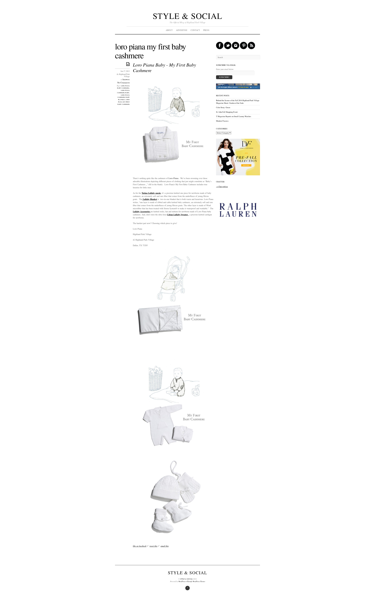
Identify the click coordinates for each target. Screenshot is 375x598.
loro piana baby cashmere (123, 86)
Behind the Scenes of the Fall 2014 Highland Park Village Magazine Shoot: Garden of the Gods (237, 101)
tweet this (153, 546)
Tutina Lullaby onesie (151, 193)
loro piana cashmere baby (123, 91)
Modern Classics (222, 121)
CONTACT (195, 30)
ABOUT (169, 30)
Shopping (126, 79)
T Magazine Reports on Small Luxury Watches (233, 116)
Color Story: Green (223, 107)
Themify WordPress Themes (196, 581)
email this (165, 546)
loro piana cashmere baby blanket (123, 97)
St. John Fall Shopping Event (227, 112)
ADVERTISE (181, 30)
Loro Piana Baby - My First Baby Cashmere (164, 67)
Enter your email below (224, 69)
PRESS (206, 30)
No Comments (123, 82)
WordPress (181, 581)
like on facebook (139, 546)
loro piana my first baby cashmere (123, 101)
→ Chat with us (222, 186)
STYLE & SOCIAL (187, 15)
